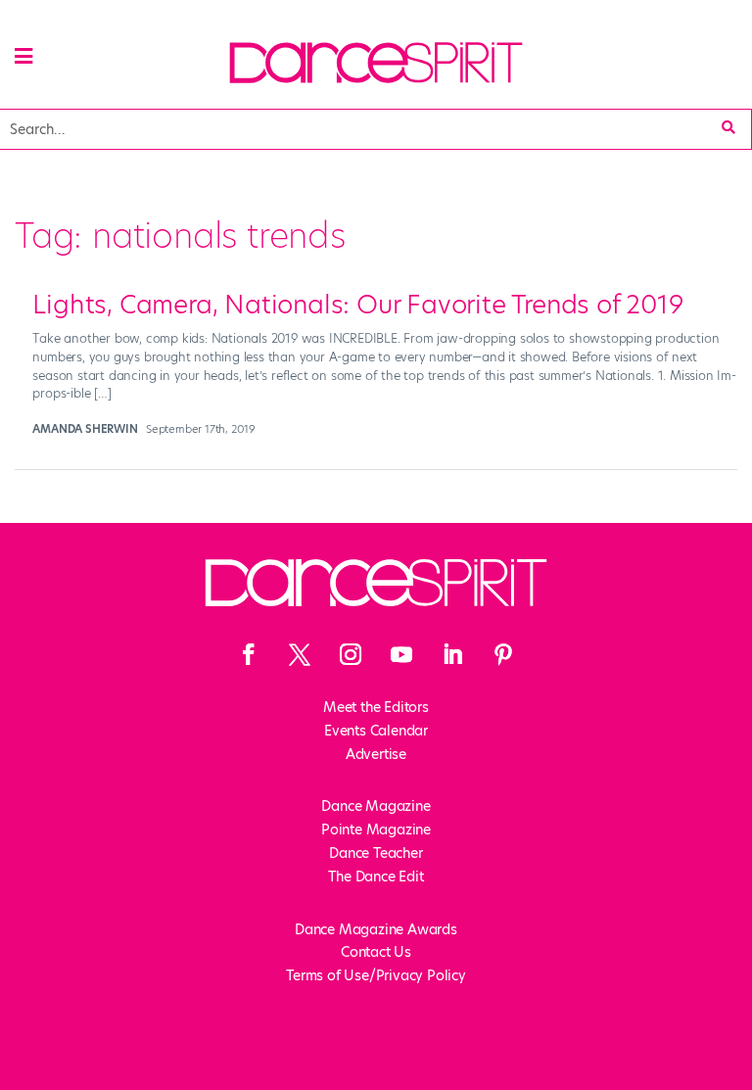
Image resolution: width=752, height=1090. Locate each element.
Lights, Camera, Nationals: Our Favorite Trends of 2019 (357, 304)
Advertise (376, 754)
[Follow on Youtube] (401, 654)
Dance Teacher (375, 853)
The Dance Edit (375, 876)
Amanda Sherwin (84, 429)
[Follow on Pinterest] (503, 654)
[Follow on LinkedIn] (452, 654)
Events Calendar (376, 730)
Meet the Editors (376, 707)
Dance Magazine (375, 806)
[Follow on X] (299, 654)
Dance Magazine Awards (376, 929)
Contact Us (376, 952)
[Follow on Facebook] (248, 654)
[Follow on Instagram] (350, 654)
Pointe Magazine (376, 829)
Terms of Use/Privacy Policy (376, 975)
